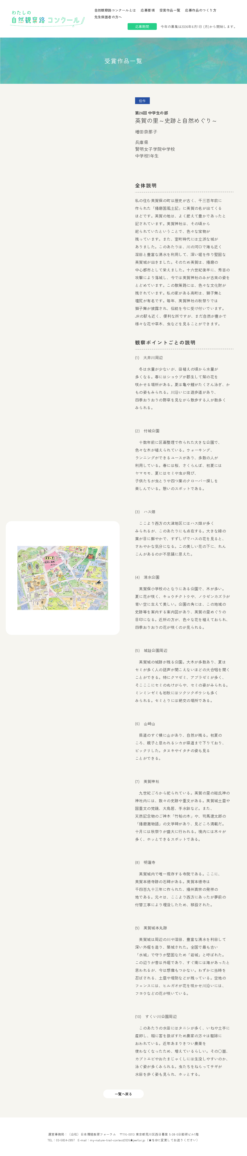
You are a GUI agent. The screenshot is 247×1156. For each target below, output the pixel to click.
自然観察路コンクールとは (115, 10)
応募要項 (148, 10)
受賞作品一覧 (169, 10)
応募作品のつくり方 (200, 10)
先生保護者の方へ (108, 16)
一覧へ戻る (123, 1093)
